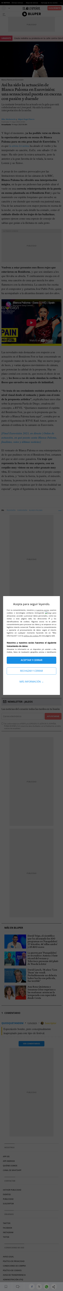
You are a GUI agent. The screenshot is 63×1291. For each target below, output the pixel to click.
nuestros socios (42, 610)
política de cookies (31, 635)
